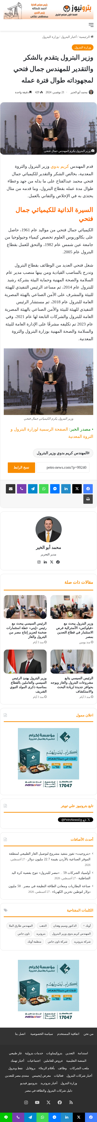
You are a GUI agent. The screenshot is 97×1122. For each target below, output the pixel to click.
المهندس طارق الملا (21, 925)
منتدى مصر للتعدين (17, 1075)
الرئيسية (85, 37)
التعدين (70, 1053)
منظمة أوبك (34, 941)
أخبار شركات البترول (79, 1075)
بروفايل (31, 1068)
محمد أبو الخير (79, 92)
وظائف (62, 1068)
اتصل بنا (20, 1034)
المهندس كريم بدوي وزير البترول (62, 453)
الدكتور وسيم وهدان (65, 925)
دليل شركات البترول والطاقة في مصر (48, 1090)
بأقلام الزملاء (47, 1068)
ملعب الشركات (79, 1068)
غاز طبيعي (15, 1053)
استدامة (83, 1053)
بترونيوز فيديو (28, 1083)
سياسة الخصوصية (41, 1034)
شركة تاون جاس (57, 941)
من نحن (88, 1034)
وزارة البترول (50, 37)
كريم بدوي (60, 166)
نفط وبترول (15, 1068)
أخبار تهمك (17, 1060)
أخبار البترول (69, 37)
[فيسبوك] (88, 488)
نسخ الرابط (21, 467)
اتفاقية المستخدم (68, 1034)
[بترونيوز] (48, 10)
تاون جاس (24, 933)
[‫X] (77, 488)
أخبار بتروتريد (48, 1083)
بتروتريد (40, 933)
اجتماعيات (33, 1060)
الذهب (43, 925)
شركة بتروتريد (82, 941)
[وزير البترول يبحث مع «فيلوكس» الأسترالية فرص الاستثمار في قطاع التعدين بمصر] (71, 607)
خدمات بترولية (34, 1053)
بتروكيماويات (54, 1053)
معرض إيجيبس (41, 1075)
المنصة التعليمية (76, 1060)
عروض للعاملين (53, 1060)
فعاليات (58, 1075)
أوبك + (87, 925)
